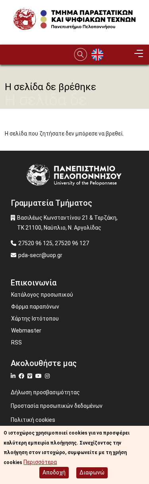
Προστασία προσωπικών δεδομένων (57, 406)
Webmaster (26, 330)
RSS (16, 342)
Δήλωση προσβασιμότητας (45, 392)
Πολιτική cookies (33, 420)
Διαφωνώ (91, 472)
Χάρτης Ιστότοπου (35, 318)
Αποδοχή (54, 472)
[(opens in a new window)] (14, 376)
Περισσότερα (40, 462)
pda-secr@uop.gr (40, 255)
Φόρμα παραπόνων (35, 306)
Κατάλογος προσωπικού (42, 294)
